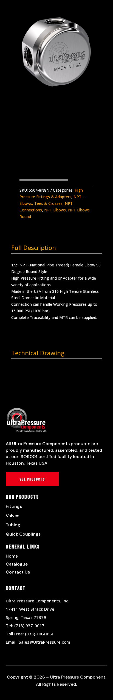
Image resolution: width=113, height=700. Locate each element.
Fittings (14, 506)
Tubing (13, 525)
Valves (12, 516)
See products (32, 479)
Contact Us (18, 572)
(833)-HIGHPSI (39, 633)
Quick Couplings (23, 534)
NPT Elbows (55, 210)
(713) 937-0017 (29, 625)
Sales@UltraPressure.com (44, 642)
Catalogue (17, 564)
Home (12, 556)
